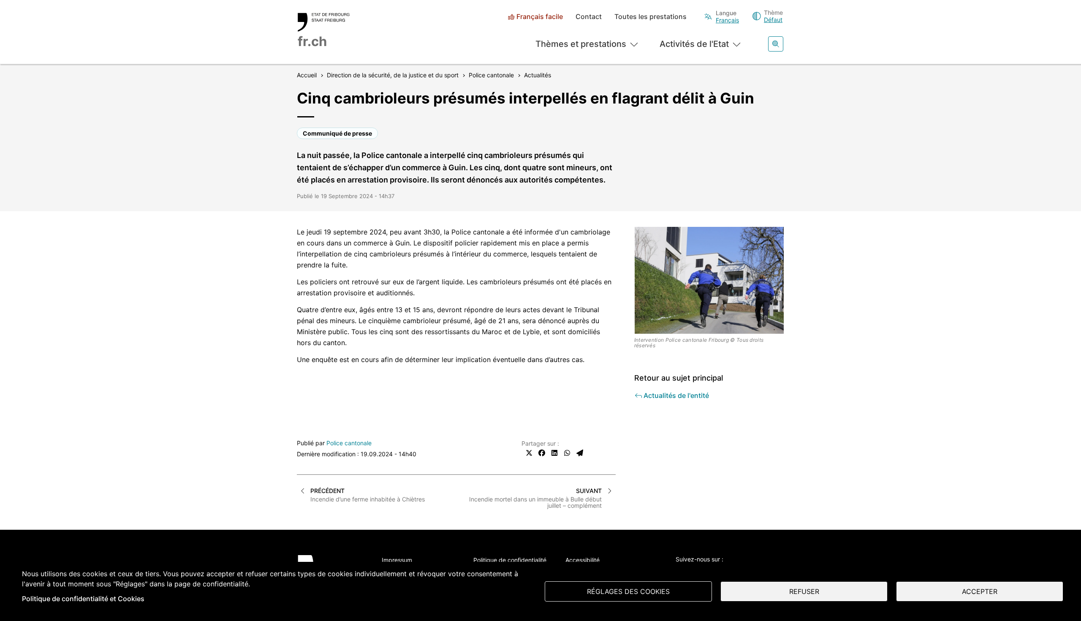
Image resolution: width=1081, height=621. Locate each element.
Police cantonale (349, 443)
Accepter (979, 591)
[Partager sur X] (529, 452)
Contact (589, 17)
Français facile (539, 17)
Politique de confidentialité (509, 560)
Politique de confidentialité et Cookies (83, 598)
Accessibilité (582, 560)
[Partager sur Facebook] (541, 452)
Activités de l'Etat (694, 44)
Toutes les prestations (650, 17)
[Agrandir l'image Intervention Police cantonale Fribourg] (709, 280)
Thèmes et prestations (580, 44)
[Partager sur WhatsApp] (567, 452)
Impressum (397, 560)
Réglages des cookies (628, 591)
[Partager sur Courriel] (579, 452)
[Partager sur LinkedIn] (554, 452)
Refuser (804, 591)
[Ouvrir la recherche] (775, 44)
